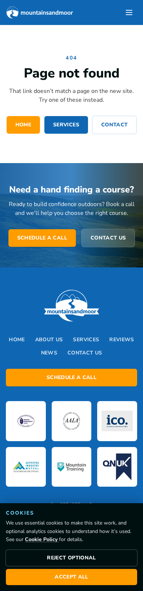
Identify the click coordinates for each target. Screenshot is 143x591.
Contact (114, 124)
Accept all (71, 576)
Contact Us (108, 237)
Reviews (121, 339)
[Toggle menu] (129, 12)
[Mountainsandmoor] (39, 12)
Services (66, 124)
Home (23, 124)
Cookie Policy (42, 539)
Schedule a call (42, 237)
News (49, 352)
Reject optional (71, 557)
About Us (49, 339)
